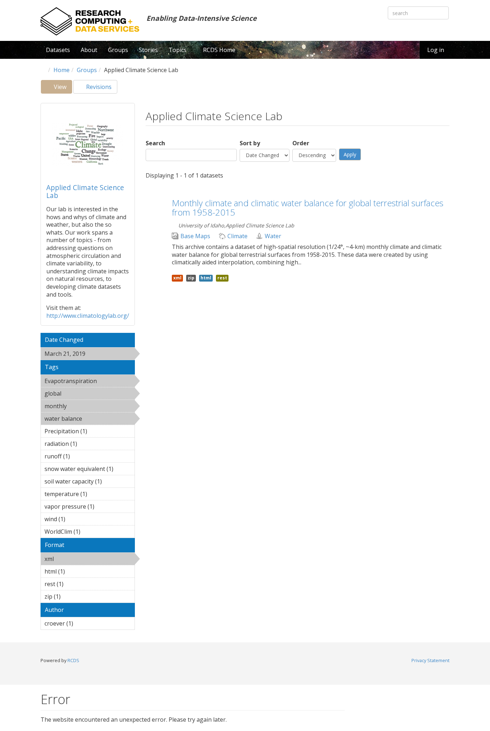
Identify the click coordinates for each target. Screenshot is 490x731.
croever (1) (84, 623)
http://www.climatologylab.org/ (87, 316)
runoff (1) (81, 456)
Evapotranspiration (89, 382)
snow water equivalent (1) (89, 470)
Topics (178, 50)
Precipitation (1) (83, 432)
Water (273, 236)
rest (222, 278)
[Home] (90, 21)
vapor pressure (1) (88, 508)
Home (61, 70)
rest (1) (74, 584)
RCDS (73, 660)
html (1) (76, 571)
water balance (82, 420)
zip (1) (71, 596)
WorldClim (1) (84, 533)
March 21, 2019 (85, 355)
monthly (85, 406)
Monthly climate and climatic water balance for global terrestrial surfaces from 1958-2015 (307, 207)
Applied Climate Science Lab (85, 191)
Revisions (98, 87)
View (62, 88)
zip (191, 278)
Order (300, 143)
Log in (435, 50)
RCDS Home (219, 50)
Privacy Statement (430, 660)
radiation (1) (88, 444)
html (206, 278)
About (89, 50)
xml (72, 559)
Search (155, 143)
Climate (237, 236)
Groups (118, 50)
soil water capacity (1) (86, 482)
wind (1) (76, 519)
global (79, 393)
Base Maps (195, 236)
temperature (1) (83, 495)
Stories (148, 50)
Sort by (250, 143)
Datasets (58, 50)
